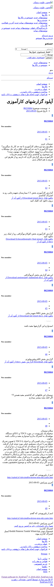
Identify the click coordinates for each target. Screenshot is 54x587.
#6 (46, 354)
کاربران (43, 25)
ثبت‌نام (50, 78)
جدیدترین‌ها (42, 20)
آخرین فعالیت (8, 23)
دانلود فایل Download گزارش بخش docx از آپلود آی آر (28, 362)
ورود (51, 72)
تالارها (44, 15)
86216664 (28, 108)
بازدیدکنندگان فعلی (38, 28)
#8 (46, 426)
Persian (44, 554)
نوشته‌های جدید (40, 17)
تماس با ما (42, 558)
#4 (46, 270)
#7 (46, 390)
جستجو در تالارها (25, 17)
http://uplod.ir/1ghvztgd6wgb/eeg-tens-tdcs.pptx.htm (30, 477)
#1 (46, 139)
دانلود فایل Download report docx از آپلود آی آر (32, 198)
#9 (46, 508)
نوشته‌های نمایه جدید (24, 23)
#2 (46, 188)
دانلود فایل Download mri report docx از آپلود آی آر (30, 316)
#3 (46, 229)
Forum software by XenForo (27, 577)
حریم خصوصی (40, 564)
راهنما (44, 566)
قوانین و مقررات (39, 561)
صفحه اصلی (41, 12)
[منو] (52, 5)
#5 (46, 308)
